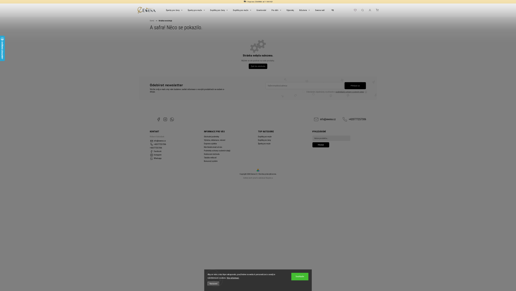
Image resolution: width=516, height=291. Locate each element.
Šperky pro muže (264, 144)
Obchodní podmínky (211, 137)
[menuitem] (174, 10)
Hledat (321, 145)
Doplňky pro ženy (264, 140)
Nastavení (213, 284)
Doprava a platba (210, 144)
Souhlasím (300, 276)
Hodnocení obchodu (212, 154)
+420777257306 (357, 119)
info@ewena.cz (328, 119)
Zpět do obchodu (258, 66)
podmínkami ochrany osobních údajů (350, 92)
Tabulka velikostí (210, 158)
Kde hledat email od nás (213, 147)
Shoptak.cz (269, 178)
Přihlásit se (355, 86)
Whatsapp (172, 119)
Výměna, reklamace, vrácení (214, 140)
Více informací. (233, 278)
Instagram (165, 119)
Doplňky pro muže (265, 137)
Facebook (159, 119)
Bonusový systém (211, 161)
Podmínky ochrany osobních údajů (217, 151)
